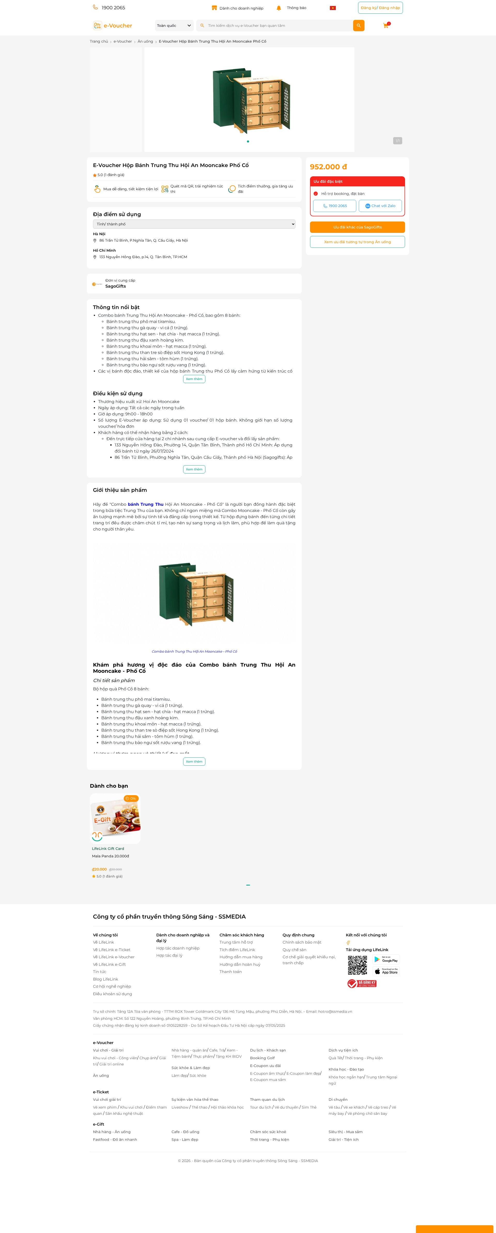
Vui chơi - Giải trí (108, 1050)
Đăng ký (369, 7)
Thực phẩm (203, 1056)
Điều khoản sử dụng (112, 993)
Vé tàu (335, 1107)
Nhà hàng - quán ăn (189, 1050)
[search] (359, 25)
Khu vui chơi (132, 1107)
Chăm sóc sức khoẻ (268, 1131)
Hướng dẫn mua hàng (241, 956)
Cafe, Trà (216, 1050)
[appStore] (387, 971)
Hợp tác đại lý (169, 955)
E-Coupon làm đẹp (303, 1073)
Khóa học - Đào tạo (346, 1069)
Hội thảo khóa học (227, 1107)
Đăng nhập (389, 7)
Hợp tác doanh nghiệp (177, 948)
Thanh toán (231, 971)
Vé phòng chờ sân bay (367, 1113)
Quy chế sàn (294, 949)
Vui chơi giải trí (107, 1099)
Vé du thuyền (287, 1107)
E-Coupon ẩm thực (267, 1073)
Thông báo (295, 7)
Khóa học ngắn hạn (346, 1077)
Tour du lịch (261, 1107)
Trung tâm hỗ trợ (236, 942)
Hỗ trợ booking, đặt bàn (343, 193)
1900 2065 (113, 8)
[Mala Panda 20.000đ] (115, 818)
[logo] (113, 25)
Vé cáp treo (378, 1107)
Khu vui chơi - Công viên (115, 1058)
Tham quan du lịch (267, 1099)
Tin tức (99, 971)
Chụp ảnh (148, 1058)
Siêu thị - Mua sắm (346, 1131)
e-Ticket (101, 1091)
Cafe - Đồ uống (185, 1131)
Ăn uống (101, 1075)
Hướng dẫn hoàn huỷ (240, 964)
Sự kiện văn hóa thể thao (195, 1099)
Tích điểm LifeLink (237, 949)
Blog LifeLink (105, 979)
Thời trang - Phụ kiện (364, 1058)
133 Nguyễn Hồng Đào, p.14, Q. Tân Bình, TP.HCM (143, 257)
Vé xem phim (105, 1107)
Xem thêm (194, 379)
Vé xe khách (354, 1107)
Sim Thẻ (309, 1107)
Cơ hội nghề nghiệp (112, 986)
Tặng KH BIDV (229, 1056)
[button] (248, 141)
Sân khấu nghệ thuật (124, 1113)
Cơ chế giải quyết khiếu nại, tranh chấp (309, 959)
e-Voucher (103, 1042)
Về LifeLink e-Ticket (111, 949)
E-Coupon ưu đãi (265, 1065)
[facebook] (348, 942)
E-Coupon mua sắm (268, 1079)
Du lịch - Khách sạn (268, 1050)
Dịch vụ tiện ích (343, 1050)
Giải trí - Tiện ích (344, 1139)
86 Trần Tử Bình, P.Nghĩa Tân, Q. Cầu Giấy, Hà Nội (143, 240)
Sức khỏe (198, 1075)
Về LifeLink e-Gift (109, 964)
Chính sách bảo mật (302, 942)
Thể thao (200, 1107)
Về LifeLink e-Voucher (114, 956)
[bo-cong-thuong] (361, 983)
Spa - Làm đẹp (185, 1139)
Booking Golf (262, 1058)
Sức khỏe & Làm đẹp (191, 1067)
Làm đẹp (179, 1075)
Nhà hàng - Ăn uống (112, 1131)
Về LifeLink (103, 942)
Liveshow (180, 1107)
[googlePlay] (387, 959)
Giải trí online (111, 1064)
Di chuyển (338, 1099)
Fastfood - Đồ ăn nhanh (115, 1139)
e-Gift (98, 1124)
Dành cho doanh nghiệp (241, 8)
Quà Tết (336, 1058)
